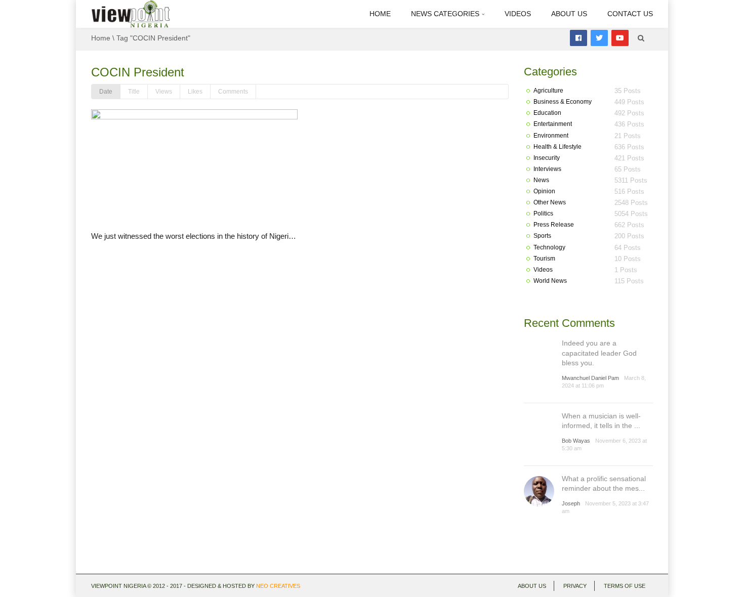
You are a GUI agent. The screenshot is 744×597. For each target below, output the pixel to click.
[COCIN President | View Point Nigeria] (131, 13)
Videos (518, 14)
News (541, 180)
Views (163, 91)
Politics (543, 213)
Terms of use (624, 586)
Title (134, 91)
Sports (542, 235)
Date (105, 91)
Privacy (575, 586)
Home (380, 14)
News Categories (446, 14)
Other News (549, 202)
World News (550, 280)
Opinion (544, 191)
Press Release (553, 224)
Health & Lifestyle (557, 146)
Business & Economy (562, 101)
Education (547, 112)
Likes (195, 91)
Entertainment (552, 123)
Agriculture (548, 90)
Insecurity (546, 157)
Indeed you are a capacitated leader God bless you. (599, 353)
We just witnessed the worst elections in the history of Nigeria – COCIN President (225, 236)
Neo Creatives (278, 586)
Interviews (547, 169)
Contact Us (630, 14)
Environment (550, 135)
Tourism (544, 258)
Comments (233, 91)
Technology (549, 247)
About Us (569, 14)
